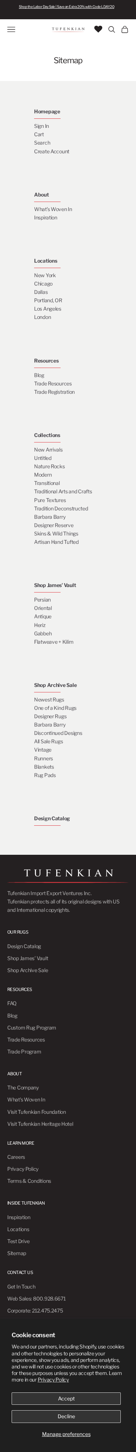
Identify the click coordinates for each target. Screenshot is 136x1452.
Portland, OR (48, 300)
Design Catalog (52, 818)
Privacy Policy (53, 1379)
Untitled (42, 458)
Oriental (43, 608)
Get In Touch (21, 1286)
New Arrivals (48, 449)
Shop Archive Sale (55, 685)
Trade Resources (53, 383)
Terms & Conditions (29, 1181)
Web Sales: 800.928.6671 (36, 1298)
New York (45, 275)
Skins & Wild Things (56, 533)
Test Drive (18, 1241)
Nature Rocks (49, 466)
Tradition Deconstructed (61, 508)
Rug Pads (45, 775)
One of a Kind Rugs (55, 708)
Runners (43, 758)
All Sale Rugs (48, 741)
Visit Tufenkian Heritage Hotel (40, 1124)
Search (42, 142)
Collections (47, 435)
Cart (39, 134)
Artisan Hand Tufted (56, 542)
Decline (66, 1416)
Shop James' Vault (27, 958)
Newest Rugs (49, 699)
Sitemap (16, 1253)
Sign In (41, 126)
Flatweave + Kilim (53, 642)
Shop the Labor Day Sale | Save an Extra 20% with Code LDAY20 (66, 6)
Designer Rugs (50, 716)
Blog (39, 375)
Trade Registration (54, 392)
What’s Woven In (53, 209)
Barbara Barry (49, 517)
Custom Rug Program (31, 1027)
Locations (45, 261)
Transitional (47, 483)
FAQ (12, 1003)
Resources (46, 360)
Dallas (41, 292)
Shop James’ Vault (55, 585)
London (42, 317)
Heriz (40, 625)
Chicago (43, 283)
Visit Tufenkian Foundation (36, 1112)
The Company (23, 1087)
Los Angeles (47, 309)
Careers (16, 1157)
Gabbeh (42, 633)
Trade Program (24, 1051)
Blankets (44, 767)
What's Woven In (26, 1099)
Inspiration (45, 217)
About (41, 194)
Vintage (42, 750)
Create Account (51, 151)
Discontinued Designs (58, 733)
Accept (66, 1398)
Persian (42, 599)
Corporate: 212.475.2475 (35, 1310)
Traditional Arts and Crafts (63, 491)
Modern (42, 475)
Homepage (47, 111)
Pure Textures (50, 500)
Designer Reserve (54, 525)
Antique (42, 616)
